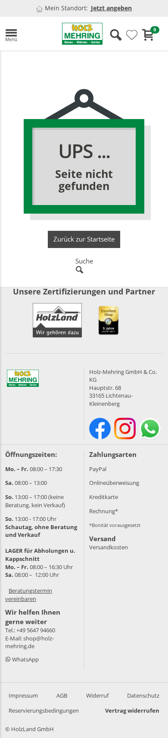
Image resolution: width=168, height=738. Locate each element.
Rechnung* (103, 511)
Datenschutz (143, 695)
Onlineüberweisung (114, 483)
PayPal (97, 469)
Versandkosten (108, 547)
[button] (27, 34)
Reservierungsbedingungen (44, 710)
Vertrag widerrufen (132, 710)
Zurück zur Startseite (84, 239)
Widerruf (97, 695)
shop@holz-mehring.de (29, 642)
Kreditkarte (103, 497)
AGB (61, 695)
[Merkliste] (132, 35)
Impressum (23, 695)
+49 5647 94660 (35, 630)
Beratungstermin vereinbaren (28, 595)
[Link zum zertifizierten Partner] (108, 320)
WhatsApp (25, 659)
